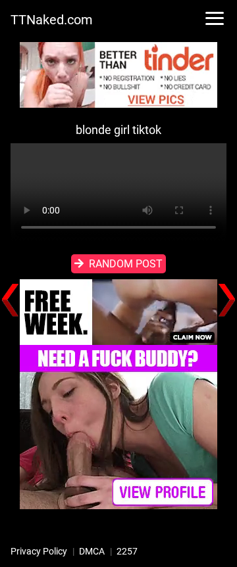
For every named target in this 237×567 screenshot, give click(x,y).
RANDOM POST (126, 264)
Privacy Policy (39, 551)
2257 (127, 551)
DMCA (92, 551)
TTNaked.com (52, 20)
